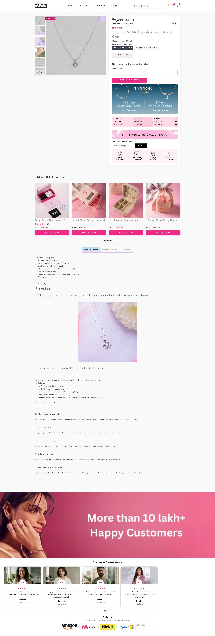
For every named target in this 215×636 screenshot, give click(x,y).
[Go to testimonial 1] (105, 610)
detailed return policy (54, 403)
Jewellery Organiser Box (126, 220)
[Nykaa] (146, 627)
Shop (69, 6)
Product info (91, 250)
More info (126, 250)
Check (140, 146)
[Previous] (37, 72)
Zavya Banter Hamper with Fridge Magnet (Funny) (61, 220)
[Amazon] (69, 627)
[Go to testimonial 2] (107, 610)
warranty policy (97, 460)
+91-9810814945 (84, 398)
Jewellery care (109, 250)
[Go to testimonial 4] (110, 610)
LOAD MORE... (107, 240)
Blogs (114, 6)
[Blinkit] (107, 627)
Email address (118, 69)
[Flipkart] (127, 627)
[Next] (42, 72)
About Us (100, 6)
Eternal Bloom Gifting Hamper (163, 220)
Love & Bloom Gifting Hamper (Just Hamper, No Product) (101, 220)
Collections (84, 6)
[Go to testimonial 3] (109, 610)
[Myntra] (88, 627)
